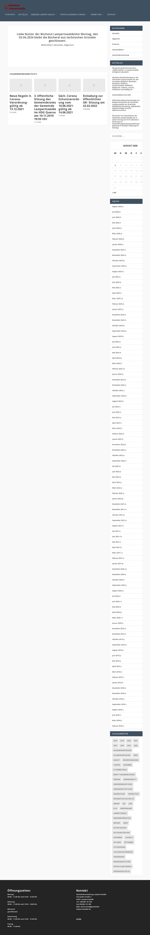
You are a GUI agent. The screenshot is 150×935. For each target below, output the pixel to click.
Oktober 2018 (117, 699)
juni (130, 803)
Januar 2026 (116, 244)
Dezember (127, 765)
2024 (122, 745)
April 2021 (116, 547)
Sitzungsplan (119, 847)
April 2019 (116, 666)
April (136, 755)
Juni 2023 (115, 412)
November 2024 (118, 320)
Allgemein (69, 45)
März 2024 (116, 363)
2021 (135, 741)
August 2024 (117, 336)
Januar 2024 (116, 374)
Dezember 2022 (118, 444)
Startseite (10, 15)
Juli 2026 (115, 212)
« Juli (114, 192)
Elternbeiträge (120, 770)
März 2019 (116, 672)
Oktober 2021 (117, 515)
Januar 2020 (116, 623)
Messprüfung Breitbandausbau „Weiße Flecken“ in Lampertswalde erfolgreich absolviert (125, 70)
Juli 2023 (115, 407)
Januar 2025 (116, 309)
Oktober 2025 (117, 261)
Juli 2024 (115, 342)
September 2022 (118, 461)
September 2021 (118, 520)
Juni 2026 (115, 217)
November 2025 (118, 255)
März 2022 (116, 488)
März (125, 823)
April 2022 (116, 482)
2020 (129, 741)
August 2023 (117, 401)
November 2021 (118, 509)
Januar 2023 (116, 439)
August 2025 (117, 271)
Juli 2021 (115, 531)
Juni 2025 (115, 282)
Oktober (117, 842)
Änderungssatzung (122, 862)
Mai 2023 (115, 417)
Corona (117, 765)
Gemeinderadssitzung (123, 784)
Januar (116, 803)
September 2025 (118, 266)
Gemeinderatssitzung (120, 55)
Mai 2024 (115, 353)
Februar (117, 779)
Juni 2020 (115, 601)
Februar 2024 (117, 369)
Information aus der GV (124, 799)
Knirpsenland (126, 808)
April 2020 (116, 612)
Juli (124, 803)
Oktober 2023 (117, 390)
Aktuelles (23, 15)
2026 (135, 745)
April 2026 (116, 228)
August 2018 (117, 710)
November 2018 (118, 693)
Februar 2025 (117, 304)
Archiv (78, 919)
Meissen (117, 823)
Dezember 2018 (118, 688)
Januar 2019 (116, 683)
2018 (115, 741)
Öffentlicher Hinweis (122, 866)
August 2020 (117, 591)
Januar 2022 (116, 499)
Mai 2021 (115, 542)
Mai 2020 (115, 607)
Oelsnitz (129, 837)
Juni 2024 (115, 347)
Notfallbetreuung (122, 833)
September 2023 (118, 396)
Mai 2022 (115, 477)
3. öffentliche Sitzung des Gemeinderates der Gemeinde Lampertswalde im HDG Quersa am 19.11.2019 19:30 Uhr (45, 107)
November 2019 (118, 634)
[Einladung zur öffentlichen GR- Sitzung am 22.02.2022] (94, 85)
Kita (115, 808)
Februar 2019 (117, 677)
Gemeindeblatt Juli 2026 (121, 95)
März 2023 (116, 428)
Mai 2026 (115, 223)
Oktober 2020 (117, 580)
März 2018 (116, 720)
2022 (115, 745)
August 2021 (117, 526)
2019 (122, 741)
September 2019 (118, 645)
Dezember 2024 (118, 315)
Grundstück (133, 794)
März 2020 (116, 618)
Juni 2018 (115, 715)
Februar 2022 (117, 493)
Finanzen (115, 44)
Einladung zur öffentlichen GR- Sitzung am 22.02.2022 (94, 101)
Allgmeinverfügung (122, 755)
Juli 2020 (115, 596)
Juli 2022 (115, 466)
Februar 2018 (117, 726)
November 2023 (118, 385)
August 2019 (117, 650)
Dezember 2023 (118, 380)
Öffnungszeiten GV (122, 871)
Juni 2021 (115, 536)
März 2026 (116, 233)
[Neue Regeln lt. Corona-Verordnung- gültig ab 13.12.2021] (21, 85)
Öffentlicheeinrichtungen (72, 15)
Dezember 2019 (118, 628)
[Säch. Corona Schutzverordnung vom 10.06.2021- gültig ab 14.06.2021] (70, 85)
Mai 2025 (115, 288)
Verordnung (119, 857)
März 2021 (116, 553)
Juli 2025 (115, 277)
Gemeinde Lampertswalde (42, 15)
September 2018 (118, 704)
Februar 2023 (117, 434)
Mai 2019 (115, 661)
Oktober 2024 (117, 325)
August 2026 (117, 206)
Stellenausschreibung (123, 852)
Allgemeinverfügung (122, 750)
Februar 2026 (117, 239)
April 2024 (116, 358)
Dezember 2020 (118, 569)
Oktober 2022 (117, 455)
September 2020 (118, 585)
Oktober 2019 (117, 639)
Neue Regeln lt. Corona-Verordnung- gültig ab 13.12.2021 (21, 102)
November (118, 837)
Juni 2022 (115, 472)
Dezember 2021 (118, 504)
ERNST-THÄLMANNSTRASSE (124, 774)
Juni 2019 (115, 655)
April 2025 (116, 293)
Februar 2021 (117, 558)
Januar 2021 (116, 563)
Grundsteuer (119, 794)
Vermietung (96, 15)
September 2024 (118, 331)
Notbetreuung (120, 828)
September (128, 842)
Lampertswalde (120, 813)
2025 (129, 745)
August (117, 760)
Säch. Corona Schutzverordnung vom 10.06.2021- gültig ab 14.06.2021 (69, 104)
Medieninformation (122, 818)
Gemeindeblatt (118, 50)
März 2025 (116, 298)
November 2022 (118, 450)
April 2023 (116, 423)
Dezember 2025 (118, 250)
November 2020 (118, 574)
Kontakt (111, 15)
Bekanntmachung (130, 760)
